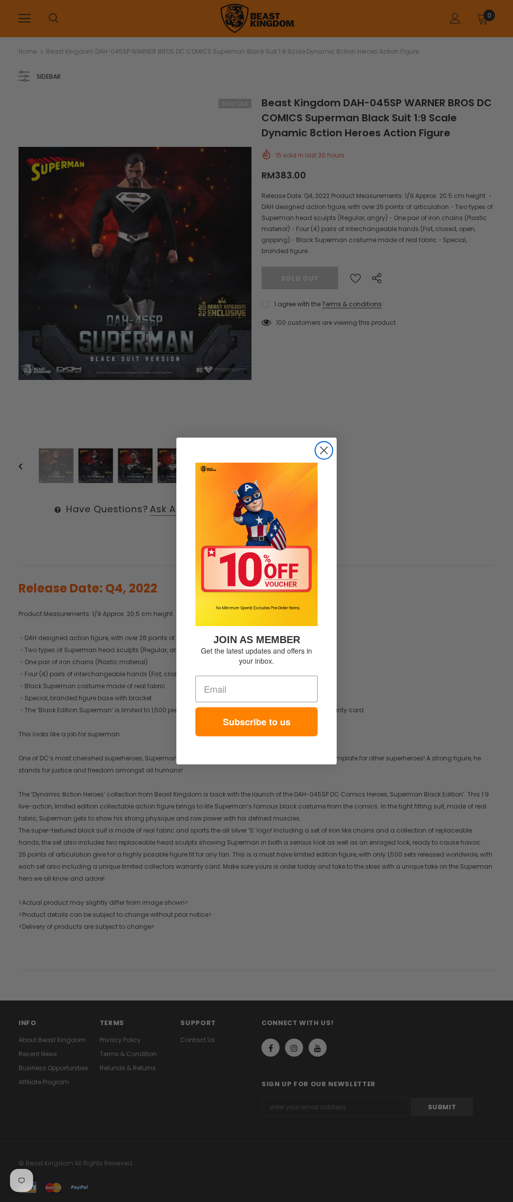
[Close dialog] (324, 450)
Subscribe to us (257, 721)
